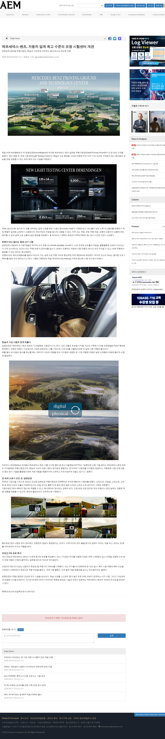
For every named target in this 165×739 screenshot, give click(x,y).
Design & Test (115, 15)
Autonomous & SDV (43, 15)
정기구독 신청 (65, 718)
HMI (101, 15)
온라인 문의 (52, 718)
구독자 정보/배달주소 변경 (84, 718)
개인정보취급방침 (38, 718)
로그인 (20, 630)
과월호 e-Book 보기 (140, 106)
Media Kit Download (10, 718)
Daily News (10, 15)
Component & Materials (136, 15)
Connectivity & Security (66, 15)
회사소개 (24, 718)
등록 (111, 636)
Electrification (87, 15)
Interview (25, 15)
